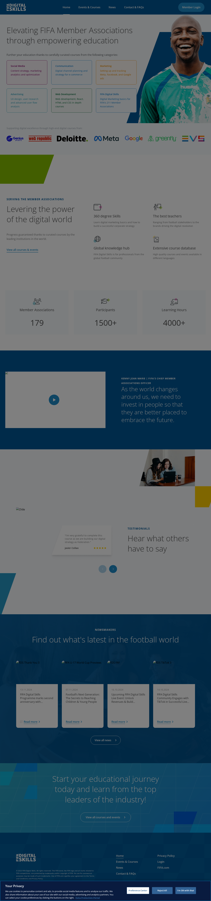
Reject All (162, 890)
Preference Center (138, 890)
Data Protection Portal (87, 897)
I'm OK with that (185, 890)
